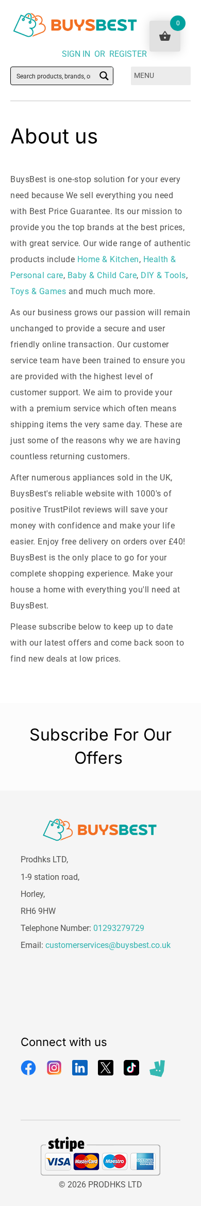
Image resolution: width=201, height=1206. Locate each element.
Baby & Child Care (102, 275)
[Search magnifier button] (104, 76)
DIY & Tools (163, 275)
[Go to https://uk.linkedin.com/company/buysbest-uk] (80, 1067)
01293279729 (118, 928)
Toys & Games (38, 291)
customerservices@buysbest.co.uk (108, 945)
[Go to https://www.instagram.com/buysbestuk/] (54, 1067)
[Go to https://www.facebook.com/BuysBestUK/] (28, 1067)
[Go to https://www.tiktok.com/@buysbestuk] (131, 1067)
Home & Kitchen (108, 259)
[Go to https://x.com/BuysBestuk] (105, 1067)
